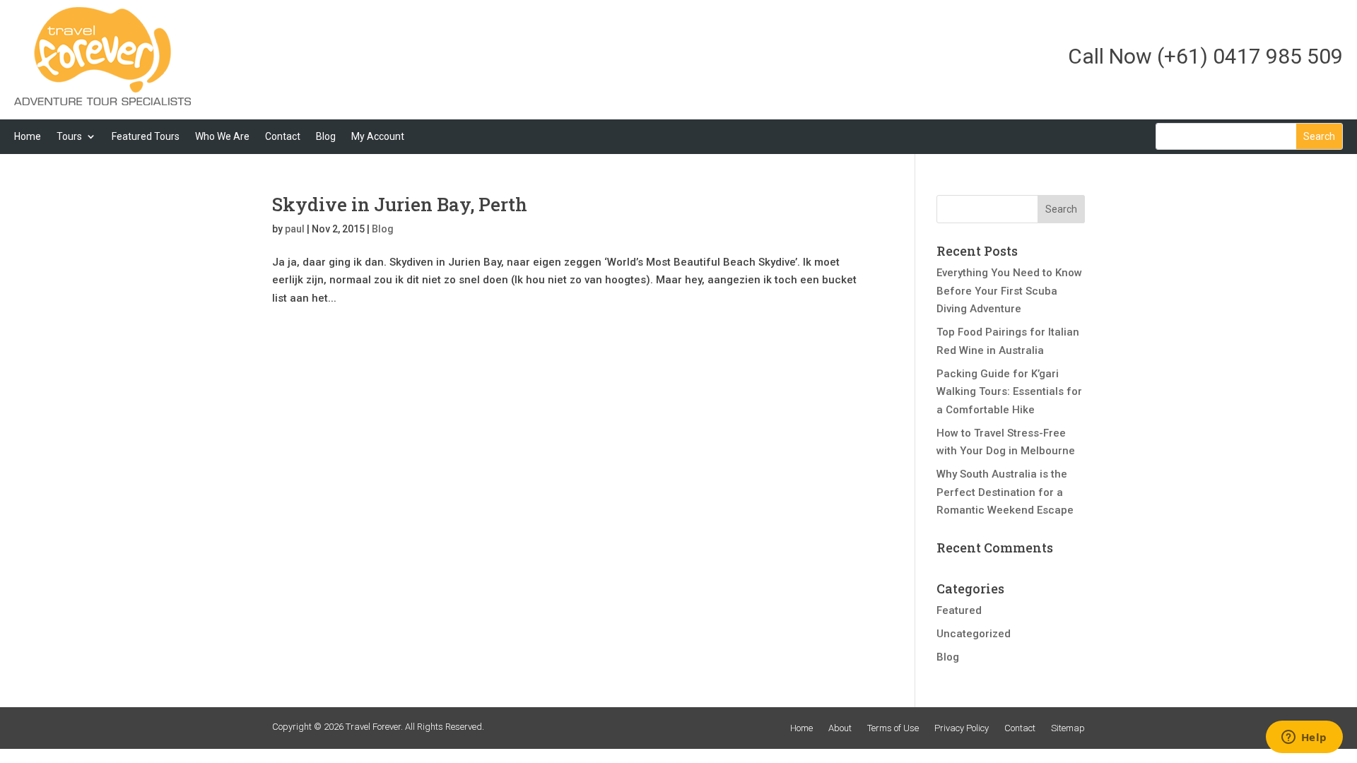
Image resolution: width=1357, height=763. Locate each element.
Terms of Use (893, 728)
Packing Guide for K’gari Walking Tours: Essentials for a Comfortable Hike (1009, 391)
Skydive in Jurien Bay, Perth (399, 204)
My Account (377, 136)
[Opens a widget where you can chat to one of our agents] (1304, 738)
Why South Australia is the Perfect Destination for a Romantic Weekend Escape (1005, 492)
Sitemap (1068, 728)
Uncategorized (973, 633)
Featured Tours (146, 136)
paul (295, 229)
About (840, 728)
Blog (326, 136)
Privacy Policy (961, 728)
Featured (959, 610)
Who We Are (222, 136)
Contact (282, 136)
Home (27, 136)
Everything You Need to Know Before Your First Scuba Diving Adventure (1009, 290)
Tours (69, 136)
